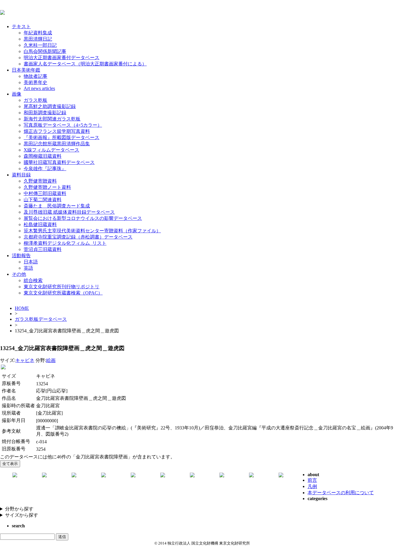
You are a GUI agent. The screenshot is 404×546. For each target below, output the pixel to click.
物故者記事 (35, 76)
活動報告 (21, 255)
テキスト (21, 26)
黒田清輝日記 (38, 38)
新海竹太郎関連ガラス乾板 (52, 118)
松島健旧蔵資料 (40, 224)
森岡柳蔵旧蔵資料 (43, 156)
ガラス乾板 (35, 100)
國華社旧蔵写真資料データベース (59, 162)
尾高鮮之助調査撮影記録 (50, 106)
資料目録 (21, 174)
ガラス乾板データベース (41, 319)
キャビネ (24, 360)
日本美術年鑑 (26, 70)
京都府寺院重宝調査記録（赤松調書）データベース (78, 236)
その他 (19, 274)
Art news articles (39, 88)
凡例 (312, 486)
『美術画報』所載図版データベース (61, 137)
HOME (22, 308)
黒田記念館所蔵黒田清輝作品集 (57, 143)
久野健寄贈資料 (40, 180)
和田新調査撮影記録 (45, 112)
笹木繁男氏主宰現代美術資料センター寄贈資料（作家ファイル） (92, 230)
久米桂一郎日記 (40, 45)
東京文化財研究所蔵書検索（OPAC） (63, 292)
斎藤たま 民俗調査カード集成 (57, 205)
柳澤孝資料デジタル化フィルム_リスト (65, 243)
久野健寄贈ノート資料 (47, 187)
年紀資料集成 (38, 32)
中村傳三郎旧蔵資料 (45, 193)
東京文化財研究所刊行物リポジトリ (61, 286)
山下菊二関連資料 (43, 199)
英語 (28, 267)
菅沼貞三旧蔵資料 (43, 249)
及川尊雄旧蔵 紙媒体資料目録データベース (69, 212)
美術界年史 (35, 82)
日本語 (31, 261)
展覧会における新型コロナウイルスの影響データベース (83, 218)
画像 (16, 93)
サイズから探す (21, 515)
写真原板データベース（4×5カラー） (63, 125)
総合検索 (33, 280)
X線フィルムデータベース (51, 149)
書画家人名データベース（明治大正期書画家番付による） (85, 63)
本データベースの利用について (341, 492)
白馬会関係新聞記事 (45, 51)
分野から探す (19, 508)
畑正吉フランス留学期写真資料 (57, 131)
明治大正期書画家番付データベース (61, 57)
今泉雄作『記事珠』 (45, 168)
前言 (312, 480)
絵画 (51, 360)
